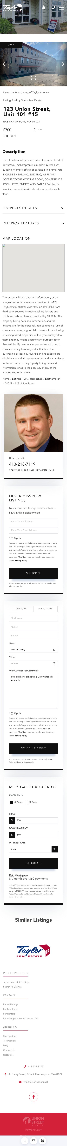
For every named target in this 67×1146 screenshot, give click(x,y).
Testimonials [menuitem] (9, 1041)
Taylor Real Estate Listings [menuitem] (16, 982)
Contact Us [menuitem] (8, 1050)
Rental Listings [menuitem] (10, 1005)
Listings (16, 379)
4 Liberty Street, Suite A (35, 1074)
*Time (12, 657)
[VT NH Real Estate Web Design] (33, 1121)
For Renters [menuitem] (9, 1014)
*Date (12, 644)
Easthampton (52, 379)
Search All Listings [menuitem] (12, 987)
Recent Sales (27, 470)
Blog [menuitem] (5, 1046)
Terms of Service (23, 762)
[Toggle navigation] (61, 8)
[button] (5, 64)
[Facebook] (33, 1097)
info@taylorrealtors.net (35, 1082)
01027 (8, 383)
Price (12, 814)
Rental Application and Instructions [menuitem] (21, 1019)
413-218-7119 (22, 465)
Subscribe (33, 573)
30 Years (18, 802)
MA (25, 379)
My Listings (14, 470)
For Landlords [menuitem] (10, 1009)
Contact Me (41, 470)
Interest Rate (17, 843)
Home (6, 379)
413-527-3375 (54, 7)
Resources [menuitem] (8, 1055)
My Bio (51, 470)
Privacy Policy (21, 561)
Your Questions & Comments (23, 671)
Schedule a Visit (46, 609)
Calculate (33, 863)
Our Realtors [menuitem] (9, 1036)
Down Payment (18, 828)
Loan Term (16, 795)
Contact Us (21, 609)
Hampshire (36, 379)
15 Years (33, 802)
